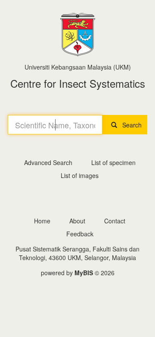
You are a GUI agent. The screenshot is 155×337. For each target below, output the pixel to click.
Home (42, 220)
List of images (80, 175)
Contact (114, 220)
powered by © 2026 (78, 272)
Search (129, 125)
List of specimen (113, 162)
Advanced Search (48, 162)
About (77, 220)
